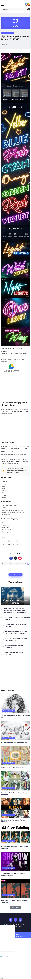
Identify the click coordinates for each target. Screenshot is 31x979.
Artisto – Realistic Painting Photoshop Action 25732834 (14, 847)
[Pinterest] (10, 920)
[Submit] (28, 9)
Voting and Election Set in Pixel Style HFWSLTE (16, 639)
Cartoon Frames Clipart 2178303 (12, 768)
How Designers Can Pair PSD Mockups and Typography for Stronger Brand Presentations (15, 610)
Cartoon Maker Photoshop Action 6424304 (13, 821)
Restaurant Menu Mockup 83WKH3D (14, 646)
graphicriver (12, 541)
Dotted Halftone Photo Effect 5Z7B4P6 (15, 602)
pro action (15, 544)
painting (25, 541)
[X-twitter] (15, 920)
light (19, 541)
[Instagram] (20, 920)
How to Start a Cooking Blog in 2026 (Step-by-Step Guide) (16, 632)
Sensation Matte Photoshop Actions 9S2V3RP (14, 794)
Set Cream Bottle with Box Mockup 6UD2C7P (17, 618)
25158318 (4, 541)
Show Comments (15, 575)
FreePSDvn (15, 934)
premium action (6, 544)
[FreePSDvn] (27, 4)
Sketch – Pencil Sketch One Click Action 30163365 (15, 716)
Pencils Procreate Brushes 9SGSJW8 (14, 742)
